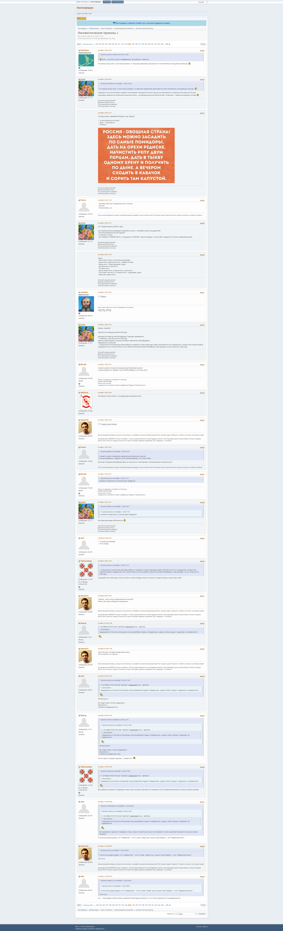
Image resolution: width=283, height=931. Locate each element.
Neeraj (83, 623)
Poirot (83, 200)
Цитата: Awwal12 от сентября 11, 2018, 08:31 (116, 881)
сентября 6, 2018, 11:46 (104, 254)
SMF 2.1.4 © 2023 (80, 926)
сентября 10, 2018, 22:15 (105, 676)
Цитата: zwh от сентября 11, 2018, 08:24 (114, 850)
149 (112, 44)
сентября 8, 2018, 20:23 (104, 538)
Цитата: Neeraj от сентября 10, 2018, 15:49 (115, 680)
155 (133, 44)
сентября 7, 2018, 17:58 (104, 420)
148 (109, 44)
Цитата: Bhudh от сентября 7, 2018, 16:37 (115, 451)
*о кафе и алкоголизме (108, 424)
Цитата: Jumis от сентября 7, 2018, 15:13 (115, 565)
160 (149, 44)
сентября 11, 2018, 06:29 (105, 767)
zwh (82, 538)
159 (145, 44)
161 (152, 44)
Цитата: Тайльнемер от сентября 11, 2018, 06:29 (117, 806)
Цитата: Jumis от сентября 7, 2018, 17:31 (115, 478)
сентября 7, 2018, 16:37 (104, 364)
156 (136, 44)
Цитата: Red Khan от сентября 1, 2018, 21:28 (116, 83)
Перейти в (170, 914)
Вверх (79, 905)
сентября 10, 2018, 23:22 (105, 715)
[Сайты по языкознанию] (79, 383)
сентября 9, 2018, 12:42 (104, 561)
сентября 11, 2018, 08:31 (105, 846)
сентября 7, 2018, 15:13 (104, 324)
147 (106, 44)
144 (96, 44)
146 (103, 44)
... (94, 44)
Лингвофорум (84, 7)
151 (119, 44)
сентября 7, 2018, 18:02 (104, 447)
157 (139, 44)
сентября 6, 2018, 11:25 (104, 200)
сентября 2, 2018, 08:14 (104, 79)
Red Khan (84, 50)
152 (122, 44)
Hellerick (84, 392)
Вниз (79, 44)
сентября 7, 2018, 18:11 (104, 474)
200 (166, 44)
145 (100, 44)
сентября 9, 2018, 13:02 (104, 595)
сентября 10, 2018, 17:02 (105, 648)
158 (142, 44)
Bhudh (83, 364)
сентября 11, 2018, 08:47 (105, 876)
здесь (144, 23)
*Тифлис (103, 297)
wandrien (130, 28)
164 (162, 44)
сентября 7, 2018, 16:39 (104, 392)
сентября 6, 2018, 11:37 (104, 223)
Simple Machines (90, 926)
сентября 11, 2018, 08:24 (105, 801)
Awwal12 (84, 420)
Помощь (198, 926)
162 (155, 44)
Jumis (82, 79)
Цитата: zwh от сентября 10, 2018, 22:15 (114, 720)
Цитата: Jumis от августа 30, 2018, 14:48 (114, 54)
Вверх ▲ (205, 926)
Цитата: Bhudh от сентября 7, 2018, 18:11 (115, 506)
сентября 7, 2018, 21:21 (104, 502)
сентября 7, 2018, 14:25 (104, 292)
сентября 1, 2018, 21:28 (104, 50)
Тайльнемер (86, 561)
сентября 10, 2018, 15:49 (105, 623)
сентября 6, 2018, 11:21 (104, 113)
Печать (203, 44)
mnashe (84, 292)
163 (158, 44)
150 (116, 44)
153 (125, 44)
